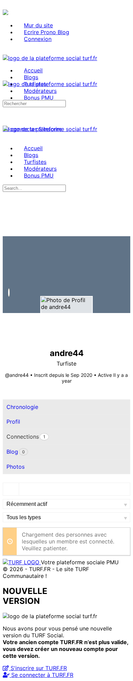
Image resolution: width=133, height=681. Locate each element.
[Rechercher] (6, 122)
